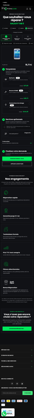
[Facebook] (12, 383)
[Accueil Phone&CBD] (10, 8)
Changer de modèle (17, 32)
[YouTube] (22, 383)
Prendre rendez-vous (17, 158)
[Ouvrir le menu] (3, 8)
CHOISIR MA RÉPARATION (17, 328)
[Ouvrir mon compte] (27, 8)
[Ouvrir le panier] (30, 8)
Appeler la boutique (17, 164)
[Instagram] (17, 383)
